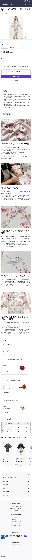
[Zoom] (25, 37)
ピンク (19, 47)
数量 (2, 59)
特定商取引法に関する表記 (16, 508)
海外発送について (16, 519)
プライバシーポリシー (16, 506)
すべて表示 (28, 437)
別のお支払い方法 (16, 80)
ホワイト (5, 47)
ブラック (12, 47)
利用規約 (16, 510)
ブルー (25, 47)
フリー (18, 464)
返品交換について (16, 525)
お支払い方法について (16, 521)
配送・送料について (15, 523)
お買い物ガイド (16, 517)
